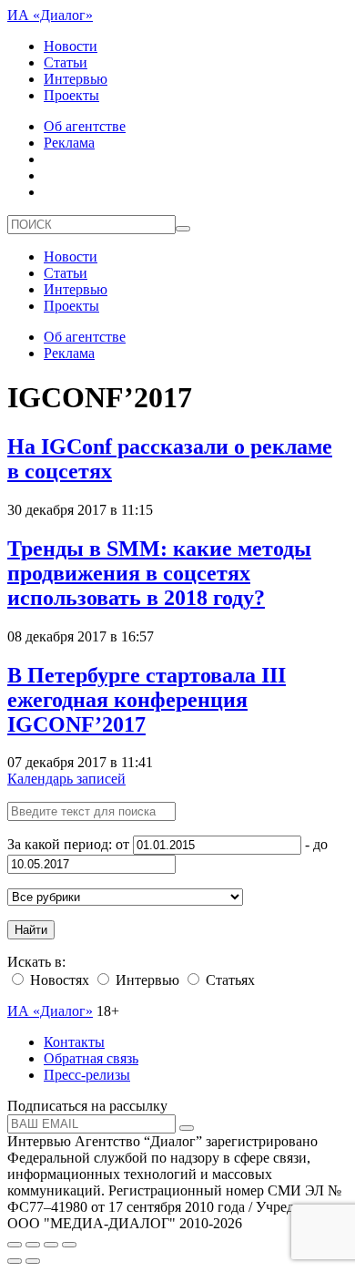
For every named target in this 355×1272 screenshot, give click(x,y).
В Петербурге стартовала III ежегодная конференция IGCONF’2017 (146, 699)
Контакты (74, 1042)
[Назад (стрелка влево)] (14, 1261)
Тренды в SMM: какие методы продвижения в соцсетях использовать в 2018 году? (159, 573)
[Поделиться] (32, 1244)
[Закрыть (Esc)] (14, 1244)
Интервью (75, 79)
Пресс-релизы (87, 1074)
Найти (31, 930)
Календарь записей (66, 778)
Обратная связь (91, 1058)
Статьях (228, 980)
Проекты (71, 95)
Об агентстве (85, 126)
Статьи (65, 62)
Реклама (69, 142)
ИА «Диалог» (50, 15)
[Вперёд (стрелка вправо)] (32, 1261)
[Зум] (69, 1244)
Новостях (57, 980)
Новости (70, 46)
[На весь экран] (51, 1244)
